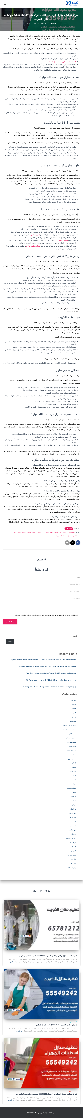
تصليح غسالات (71, 750)
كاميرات (73, 834)
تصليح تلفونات (71, 742)
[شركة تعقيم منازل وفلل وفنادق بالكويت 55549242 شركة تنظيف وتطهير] (41, 925)
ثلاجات (74, 763)
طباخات (73, 796)
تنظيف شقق (63, 240)
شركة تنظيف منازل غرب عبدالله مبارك (68, 536)
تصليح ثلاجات (72, 746)
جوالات (74, 767)
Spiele (74, 708)
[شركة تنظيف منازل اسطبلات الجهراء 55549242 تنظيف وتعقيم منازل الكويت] (41, 1063)
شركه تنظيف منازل (33, 246)
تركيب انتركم (72, 734)
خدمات (74, 780)
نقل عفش (73, 863)
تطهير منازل (71, 532)
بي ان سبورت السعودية (69, 725)
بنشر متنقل (72, 721)
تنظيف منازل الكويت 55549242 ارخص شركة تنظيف (56, 1025)
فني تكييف (72, 817)
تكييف (74, 754)
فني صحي (73, 826)
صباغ (74, 792)
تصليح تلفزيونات (71, 738)
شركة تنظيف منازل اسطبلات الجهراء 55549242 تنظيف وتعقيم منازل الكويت (46, 1094)
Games (73, 700)
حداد (74, 775)
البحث (75, 636)
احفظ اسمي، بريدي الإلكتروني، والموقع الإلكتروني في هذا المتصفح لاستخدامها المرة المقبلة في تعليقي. (46, 615)
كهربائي (73, 851)
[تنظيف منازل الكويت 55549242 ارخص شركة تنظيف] (41, 994)
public (74, 704)
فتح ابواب (73, 805)
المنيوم (74, 713)
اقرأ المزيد (12, 962)
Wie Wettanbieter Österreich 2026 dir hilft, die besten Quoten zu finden (51, 680)
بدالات (74, 717)
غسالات (73, 801)
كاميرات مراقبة (71, 838)
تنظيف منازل (69, 528)
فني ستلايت (72, 821)
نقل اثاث (73, 859)
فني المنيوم (72, 813)
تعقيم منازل (35, 235)
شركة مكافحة (71, 788)
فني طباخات (72, 830)
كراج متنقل (72, 842)
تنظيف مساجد (26, 532)
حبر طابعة (73, 771)
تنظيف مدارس (36, 532)
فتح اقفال (73, 809)
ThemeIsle (30, 1113)
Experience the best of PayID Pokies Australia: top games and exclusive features (47, 666)
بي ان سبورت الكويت (69, 729)
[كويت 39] (71, 4)
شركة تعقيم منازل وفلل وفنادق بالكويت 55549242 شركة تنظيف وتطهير (48, 956)
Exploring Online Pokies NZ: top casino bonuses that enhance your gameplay (49, 687)
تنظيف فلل (45, 532)
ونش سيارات (72, 867)
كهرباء (74, 846)
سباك (74, 784)
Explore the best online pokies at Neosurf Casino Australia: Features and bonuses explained (43, 660)
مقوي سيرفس (71, 855)
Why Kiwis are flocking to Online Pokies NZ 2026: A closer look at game (51, 673)
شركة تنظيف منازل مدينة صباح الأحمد (62, 62)
